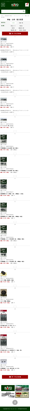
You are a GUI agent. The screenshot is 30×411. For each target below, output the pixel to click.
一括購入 (13, 22)
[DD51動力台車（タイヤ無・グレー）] (3, 315)
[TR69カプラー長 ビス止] (3, 79)
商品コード (13, 25)
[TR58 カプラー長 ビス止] (3, 99)
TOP (2, 15)
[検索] (23, 11)
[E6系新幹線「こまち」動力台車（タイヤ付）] (3, 361)
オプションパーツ (17, 15)
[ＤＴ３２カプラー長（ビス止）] (3, 119)
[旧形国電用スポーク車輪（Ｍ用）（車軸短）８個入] (3, 207)
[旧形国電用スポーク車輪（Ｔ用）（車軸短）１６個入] (3, 184)
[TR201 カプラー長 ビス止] (3, 39)
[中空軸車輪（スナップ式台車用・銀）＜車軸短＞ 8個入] (3, 229)
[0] (27, 5)
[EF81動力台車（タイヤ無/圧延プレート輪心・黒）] (3, 340)
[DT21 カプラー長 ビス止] (3, 59)
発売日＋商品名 (22, 30)
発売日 (13, 28)
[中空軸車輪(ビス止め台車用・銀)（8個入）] (3, 139)
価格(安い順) (21, 28)
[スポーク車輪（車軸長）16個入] (3, 272)
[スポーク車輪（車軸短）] (3, 292)
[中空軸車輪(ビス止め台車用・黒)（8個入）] (3, 161)
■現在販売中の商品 (8, 15)
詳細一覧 (21, 22)
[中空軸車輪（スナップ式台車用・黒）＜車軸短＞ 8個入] (3, 252)
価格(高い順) (13, 30)
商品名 (21, 25)
